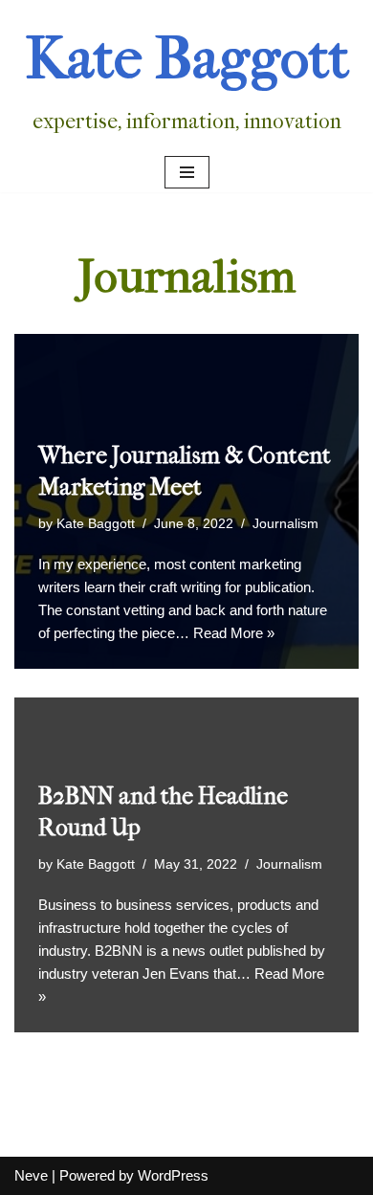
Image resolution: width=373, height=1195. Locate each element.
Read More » (233, 633)
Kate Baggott (95, 524)
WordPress (173, 1175)
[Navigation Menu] (187, 172)
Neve (31, 1175)
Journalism (285, 524)
